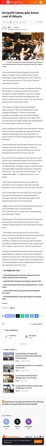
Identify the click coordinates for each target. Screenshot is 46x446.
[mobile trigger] (4, 2)
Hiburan (18, 391)
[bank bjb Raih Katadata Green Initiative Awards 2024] (8, 368)
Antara (12, 308)
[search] (31, 2)
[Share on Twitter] (10, 22)
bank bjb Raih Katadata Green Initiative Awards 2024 (22, 281)
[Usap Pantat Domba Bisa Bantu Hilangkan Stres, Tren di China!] (8, 378)
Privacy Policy (25, 440)
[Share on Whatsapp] (13, 22)
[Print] (37, 316)
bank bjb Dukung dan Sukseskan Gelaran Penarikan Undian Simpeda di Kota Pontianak (29, 356)
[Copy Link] (20, 22)
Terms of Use (8, 442)
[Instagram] (33, 336)
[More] (23, 22)
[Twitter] (17, 424)
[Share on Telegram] (17, 22)
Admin (9, 27)
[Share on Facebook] (7, 22)
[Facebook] (13, 336)
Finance (18, 361)
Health (17, 381)
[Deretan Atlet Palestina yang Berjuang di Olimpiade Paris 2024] (8, 389)
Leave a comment (37, 324)
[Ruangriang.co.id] (15, 2)
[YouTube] (40, 436)
